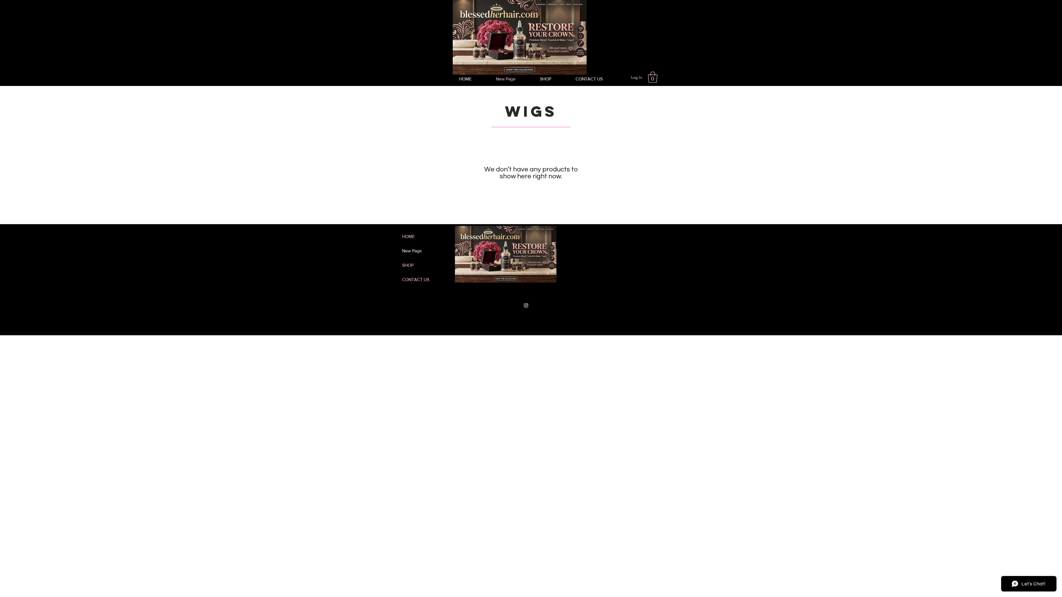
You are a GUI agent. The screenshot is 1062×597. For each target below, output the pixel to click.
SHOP (407, 265)
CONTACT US (415, 279)
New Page (412, 250)
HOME (408, 236)
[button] (652, 77)
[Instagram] (526, 305)
